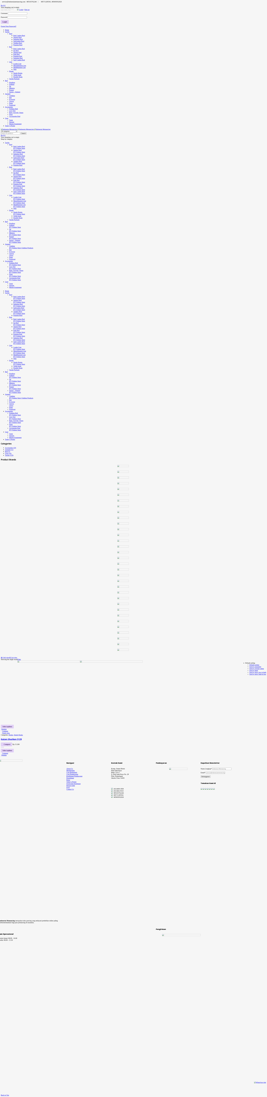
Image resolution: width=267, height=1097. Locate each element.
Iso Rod (16, 50)
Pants (11, 103)
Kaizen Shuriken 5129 (11, 739)
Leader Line (17, 64)
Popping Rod (17, 56)
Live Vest (12, 111)
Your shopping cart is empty (10, 7)
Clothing (12, 96)
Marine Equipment (15, 124)
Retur (68, 780)
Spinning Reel (18, 39)
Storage (11, 122)
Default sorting (254, 665)
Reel (10, 34)
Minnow (12, 88)
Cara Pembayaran (72, 774)
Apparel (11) (9, 450)
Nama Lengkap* (206, 769)
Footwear (12, 105)
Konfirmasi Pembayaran (74, 776)
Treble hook (17, 75)
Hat (10, 97)
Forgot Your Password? (8, 26)
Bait (6, 81)
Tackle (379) (9, 455)
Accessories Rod (14, 116)
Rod (10, 47)
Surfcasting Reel (18, 41)
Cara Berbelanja (71, 772)
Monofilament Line (19, 66)
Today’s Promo (10, 126)
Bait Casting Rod (19, 49)
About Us (69, 769)
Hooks (11, 71)
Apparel (7, 94)
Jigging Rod (17, 52)
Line (10, 62)
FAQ (68, 787)
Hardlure (12, 82)
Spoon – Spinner (14, 92)
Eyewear (12, 99)
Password (4, 17)
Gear (6, 118)
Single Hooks (17, 73)
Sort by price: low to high (257, 672)
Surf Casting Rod (19, 60)
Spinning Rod (18, 58)
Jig (10, 86)
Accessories (9, 107)
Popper (11, 90)
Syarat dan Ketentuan (73, 784)
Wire (14, 69)
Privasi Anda (70, 785)
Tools (11, 120)
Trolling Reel (17, 43)
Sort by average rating (256, 669)
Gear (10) (8, 453)
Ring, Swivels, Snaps (16, 113)
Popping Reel (17, 45)
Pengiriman (70, 778)
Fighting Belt (13, 109)
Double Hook (17, 77)
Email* (203, 773)
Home (7, 30)
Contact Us (70, 789)
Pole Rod (16, 54)
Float (11, 114)
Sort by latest (253, 670)
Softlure (11, 84)
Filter (19, 659)
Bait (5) (7, 451)
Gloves (11, 101)
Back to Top (5, 1095)
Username (4, 13)
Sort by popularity (255, 667)
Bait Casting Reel (19, 35)
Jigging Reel (17, 37)
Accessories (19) (10, 448)
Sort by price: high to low (257, 674)
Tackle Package (14, 79)
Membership (70, 770)
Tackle (7, 32)
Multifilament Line (19, 67)
